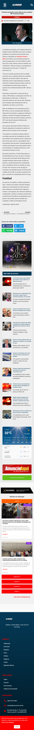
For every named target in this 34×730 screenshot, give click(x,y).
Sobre (5, 679)
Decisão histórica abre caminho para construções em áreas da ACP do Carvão (14, 559)
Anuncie (6, 682)
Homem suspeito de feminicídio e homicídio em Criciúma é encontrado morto (21, 370)
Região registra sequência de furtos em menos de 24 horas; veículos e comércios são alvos (21, 399)
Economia (7, 646)
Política (17, 17)
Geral (5, 653)
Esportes (6, 649)
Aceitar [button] (17, 726)
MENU (4, 6)
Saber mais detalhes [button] (8, 722)
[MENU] (4, 4)
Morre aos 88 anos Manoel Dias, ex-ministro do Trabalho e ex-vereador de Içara (22, 341)
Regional (6, 659)
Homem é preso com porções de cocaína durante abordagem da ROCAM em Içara (21, 385)
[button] (31, 5)
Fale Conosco (8, 685)
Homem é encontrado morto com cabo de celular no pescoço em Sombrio (21, 354)
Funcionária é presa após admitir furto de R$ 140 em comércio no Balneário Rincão (21, 279)
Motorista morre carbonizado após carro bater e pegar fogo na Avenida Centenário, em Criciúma (22, 295)
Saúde (6, 662)
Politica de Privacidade (10, 689)
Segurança (7, 643)
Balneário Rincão (9, 665)
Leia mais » (5, 534)
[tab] (17, 501)
